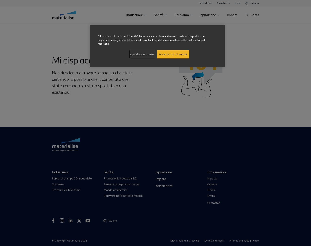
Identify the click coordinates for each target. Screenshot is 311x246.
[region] (157, 46)
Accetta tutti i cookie (173, 54)
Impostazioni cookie (142, 54)
